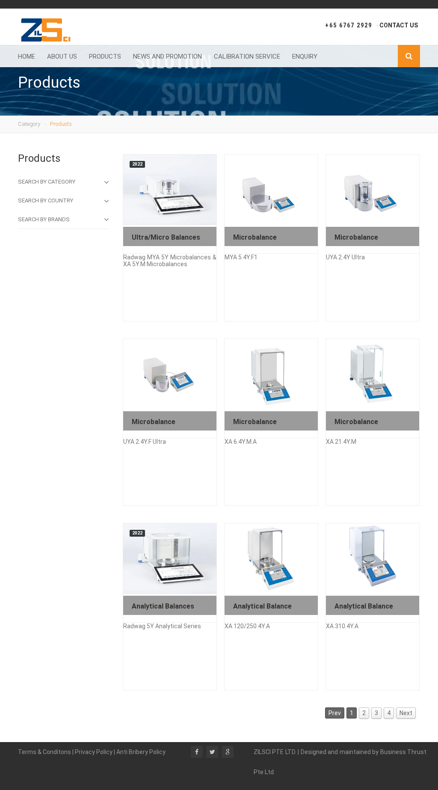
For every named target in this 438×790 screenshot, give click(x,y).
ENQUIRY (304, 56)
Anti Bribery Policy (141, 751)
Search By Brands (44, 219)
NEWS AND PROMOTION (167, 56)
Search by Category (46, 181)
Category (29, 124)
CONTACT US (398, 25)
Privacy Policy (94, 751)
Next (406, 713)
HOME (26, 56)
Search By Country (45, 200)
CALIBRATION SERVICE (247, 56)
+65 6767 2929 (348, 25)
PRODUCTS (105, 56)
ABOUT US (62, 56)
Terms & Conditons (45, 751)
